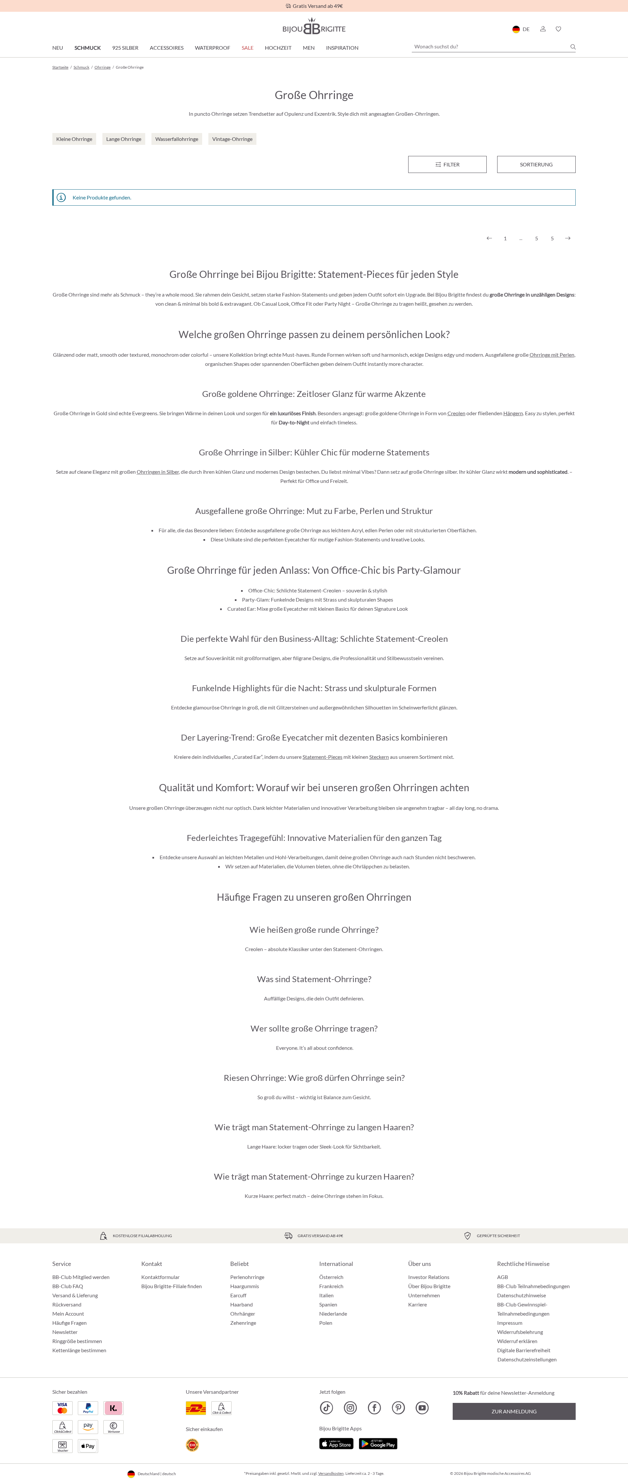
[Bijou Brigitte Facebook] (374, 1407)
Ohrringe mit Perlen (552, 354)
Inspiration (342, 47)
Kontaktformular (160, 1277)
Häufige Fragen (69, 1323)
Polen (325, 1323)
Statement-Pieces (322, 757)
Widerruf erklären (517, 1341)
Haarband (241, 1304)
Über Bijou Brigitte (429, 1286)
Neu (57, 47)
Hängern (513, 413)
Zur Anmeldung (514, 1411)
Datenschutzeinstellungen (527, 1359)
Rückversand (66, 1304)
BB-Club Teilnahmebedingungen (533, 1286)
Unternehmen (424, 1295)
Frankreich (331, 1286)
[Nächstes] (567, 238)
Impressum (509, 1323)
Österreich (331, 1277)
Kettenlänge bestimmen (79, 1350)
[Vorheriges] (489, 238)
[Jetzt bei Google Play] (378, 1443)
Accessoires (166, 47)
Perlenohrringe (247, 1277)
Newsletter (65, 1332)
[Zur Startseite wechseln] (314, 26)
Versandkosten (331, 1473)
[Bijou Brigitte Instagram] (350, 1407)
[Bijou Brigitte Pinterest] (398, 1407)
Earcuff (238, 1295)
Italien (326, 1295)
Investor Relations (428, 1277)
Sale (247, 47)
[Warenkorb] (573, 29)
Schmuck (88, 47)
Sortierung (536, 164)
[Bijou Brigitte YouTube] (422, 1407)
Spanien (328, 1304)
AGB (502, 1277)
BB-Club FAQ (67, 1286)
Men (309, 47)
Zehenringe (243, 1323)
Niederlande (333, 1313)
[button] (542, 29)
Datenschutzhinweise (521, 1295)
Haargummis (244, 1286)
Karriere (417, 1304)
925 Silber (125, 47)
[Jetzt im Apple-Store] (336, 1443)
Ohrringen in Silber (158, 472)
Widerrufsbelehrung (520, 1332)
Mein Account (68, 1313)
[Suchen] (573, 47)
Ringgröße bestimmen (77, 1341)
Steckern (379, 757)
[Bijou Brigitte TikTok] (326, 1407)
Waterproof (212, 47)
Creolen (456, 413)
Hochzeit (278, 47)
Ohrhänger (242, 1313)
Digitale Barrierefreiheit (523, 1350)
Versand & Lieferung (75, 1295)
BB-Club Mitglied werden (81, 1277)
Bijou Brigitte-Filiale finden (171, 1286)
